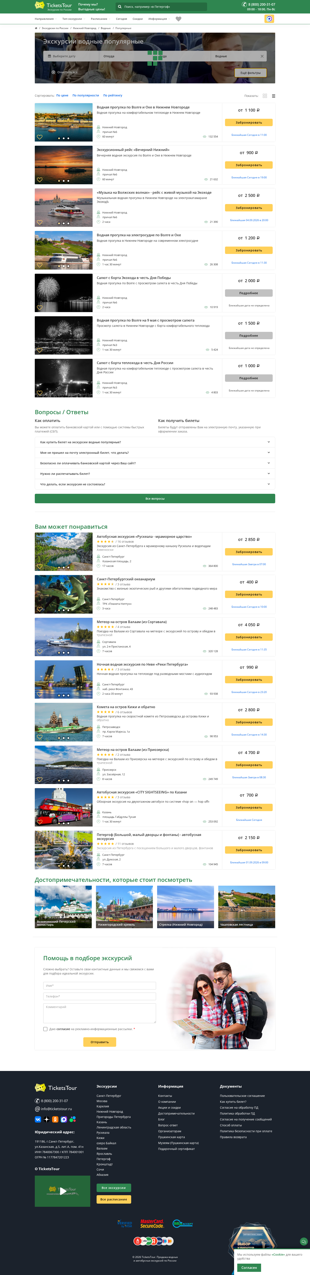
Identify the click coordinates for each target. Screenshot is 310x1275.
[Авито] (72, 1119)
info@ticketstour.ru (53, 1108)
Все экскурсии (114, 1188)
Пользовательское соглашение (242, 1096)
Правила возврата (233, 1137)
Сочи (100, 1169)
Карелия (103, 1106)
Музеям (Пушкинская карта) (178, 1143)
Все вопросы (155, 499)
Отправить (100, 1042)
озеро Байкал (106, 1143)
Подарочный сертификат (176, 1149)
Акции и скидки (169, 1107)
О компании (167, 1102)
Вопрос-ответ (168, 1125)
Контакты (165, 1096)
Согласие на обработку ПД (239, 1107)
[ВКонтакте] (38, 1119)
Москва (102, 1101)
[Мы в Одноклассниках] (55, 1119)
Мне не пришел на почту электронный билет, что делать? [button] (84, 453)
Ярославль (104, 1154)
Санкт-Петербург (109, 1096)
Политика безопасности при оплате (246, 1131)
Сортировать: (45, 95)
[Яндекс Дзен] (46, 1119)
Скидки (138, 19)
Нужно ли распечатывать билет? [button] (65, 474)
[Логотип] (53, 5)
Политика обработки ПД (237, 1113)
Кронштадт (105, 1164)
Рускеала (103, 1133)
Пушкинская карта (171, 1137)
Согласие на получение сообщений (246, 1119)
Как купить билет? (233, 1102)
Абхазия (102, 1175)
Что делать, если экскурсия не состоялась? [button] (72, 484)
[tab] (155, 442)
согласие (63, 1029)
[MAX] (64, 1119)
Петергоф (104, 1159)
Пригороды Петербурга (114, 1117)
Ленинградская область (114, 1127)
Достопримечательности (176, 1113)
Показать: (251, 96)
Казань (102, 1122)
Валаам (102, 1148)
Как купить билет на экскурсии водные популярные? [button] (80, 442)
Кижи (100, 1138)
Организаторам (169, 1131)
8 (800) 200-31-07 (54, 1101)
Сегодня (121, 19)
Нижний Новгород (110, 1111)
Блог (161, 1119)
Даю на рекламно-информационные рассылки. (92, 1029)
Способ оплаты (231, 1125)
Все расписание (113, 1199)
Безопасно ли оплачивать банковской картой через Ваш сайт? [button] (88, 463)
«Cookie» (278, 1254)
